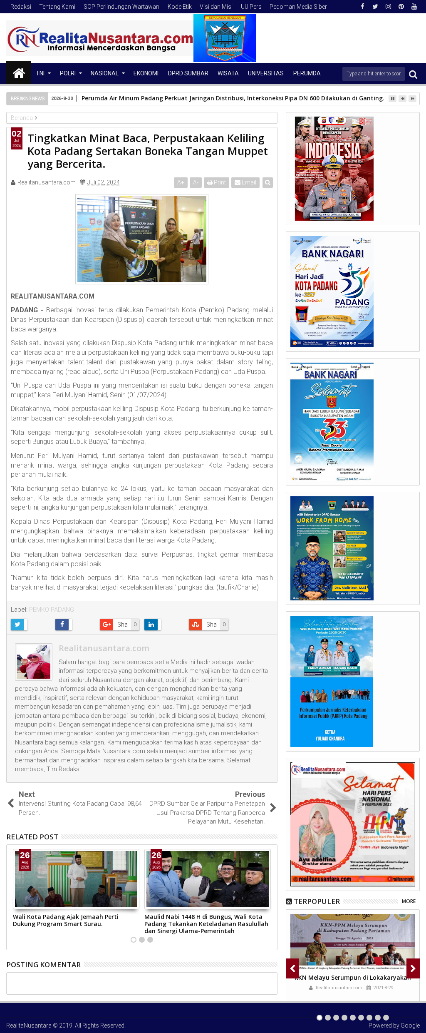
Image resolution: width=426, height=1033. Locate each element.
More (409, 901)
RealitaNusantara (29, 1025)
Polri (68, 73)
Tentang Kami (57, 6)
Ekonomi (146, 73)
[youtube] (414, 6)
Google (410, 1025)
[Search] (413, 74)
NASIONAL (105, 73)
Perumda (307, 73)
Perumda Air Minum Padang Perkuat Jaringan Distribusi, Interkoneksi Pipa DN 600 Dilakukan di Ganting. (233, 98)
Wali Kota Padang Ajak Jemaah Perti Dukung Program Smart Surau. (66, 920)
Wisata (228, 73)
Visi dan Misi (216, 6)
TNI (40, 73)
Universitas (266, 73)
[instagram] (388, 6)
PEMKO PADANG (51, 609)
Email (248, 182)
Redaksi (20, 6)
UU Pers (251, 6)
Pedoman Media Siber (298, 6)
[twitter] (375, 6)
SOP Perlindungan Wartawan (121, 6)
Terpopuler (317, 901)
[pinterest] (401, 6)
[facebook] (362, 6)
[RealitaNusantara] (18, 72)
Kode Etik (180, 6)
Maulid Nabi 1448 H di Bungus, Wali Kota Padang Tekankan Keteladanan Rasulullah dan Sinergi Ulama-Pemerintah (206, 924)
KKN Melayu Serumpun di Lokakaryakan (353, 977)
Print (219, 182)
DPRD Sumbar (188, 73)
